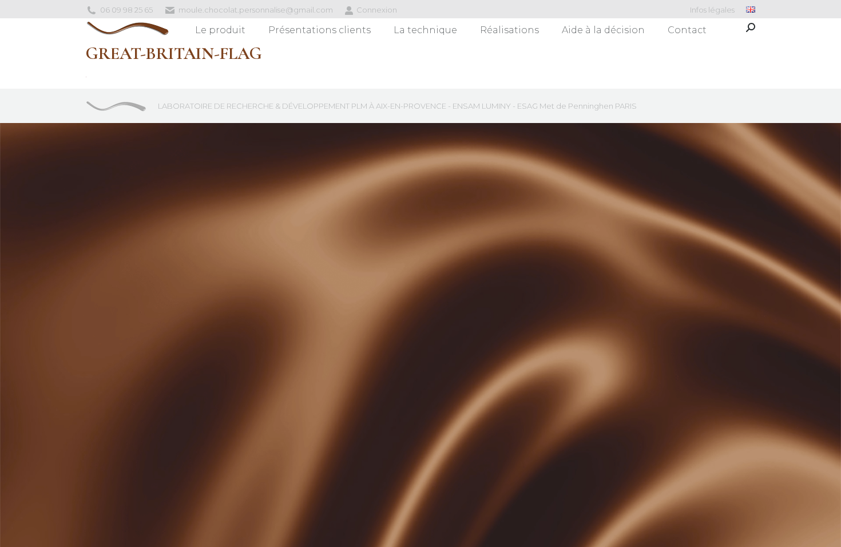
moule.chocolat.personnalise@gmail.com (255, 9)
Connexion (376, 9)
